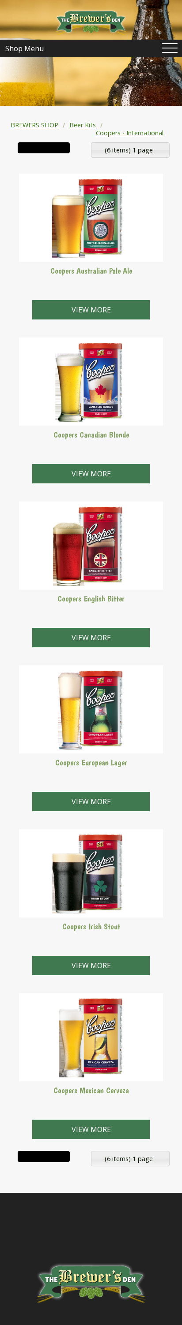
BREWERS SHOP (34, 125)
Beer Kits (82, 125)
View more (91, 310)
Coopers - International (129, 133)
